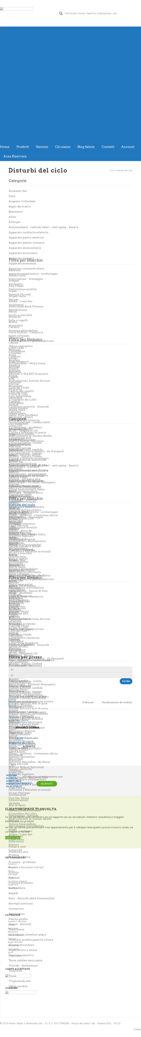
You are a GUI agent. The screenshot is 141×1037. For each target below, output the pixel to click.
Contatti (7, 134)
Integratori (11, 55)
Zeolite (9, 49)
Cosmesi (10, 73)
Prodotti (7, 39)
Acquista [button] (29, 746)
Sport (9, 103)
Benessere (11, 61)
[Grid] (12, 702)
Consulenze (12, 97)
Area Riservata (11, 140)
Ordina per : (88, 702)
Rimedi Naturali (14, 67)
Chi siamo (8, 121)
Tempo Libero (13, 109)
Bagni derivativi (14, 79)
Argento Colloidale (16, 43)
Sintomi (7, 115)
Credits (137, 1029)
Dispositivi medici (15, 85)
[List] (20, 702)
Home (6, 33)
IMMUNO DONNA (27, 727)
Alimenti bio (12, 91)
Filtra (126, 681)
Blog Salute (9, 127)
